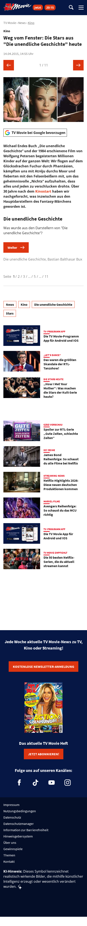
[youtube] (51, 782)
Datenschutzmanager (18, 823)
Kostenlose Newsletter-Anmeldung (43, 666)
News (22, 23)
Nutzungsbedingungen (19, 811)
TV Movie (9, 23)
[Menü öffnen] (81, 7)
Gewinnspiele (13, 849)
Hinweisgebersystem (18, 836)
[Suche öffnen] (71, 7)
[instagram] (67, 782)
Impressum (11, 805)
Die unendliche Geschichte (53, 304)
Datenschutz (12, 817)
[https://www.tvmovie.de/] (17, 7)
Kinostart (43, 191)
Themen (9, 855)
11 (46, 276)
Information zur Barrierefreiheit (25, 830)
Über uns (9, 842)
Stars (10, 313)
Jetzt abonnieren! (43, 754)
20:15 (50, 7)
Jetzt (37, 7)
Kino (31, 23)
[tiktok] (35, 782)
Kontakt (9, 861)
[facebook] (19, 782)
